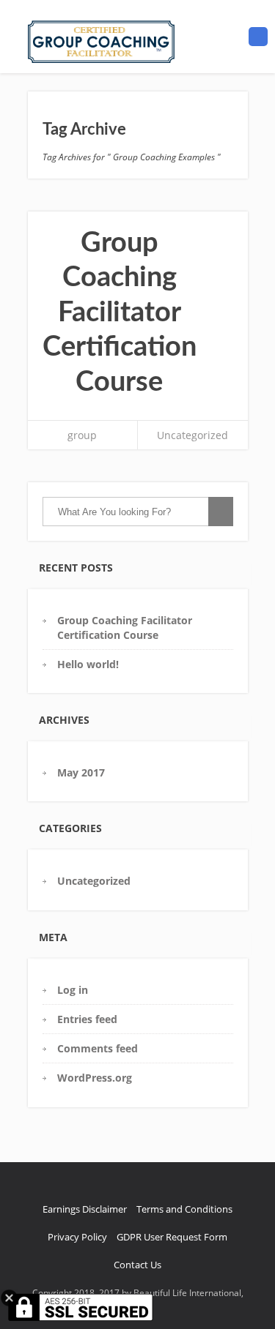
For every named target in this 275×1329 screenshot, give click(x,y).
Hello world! (88, 664)
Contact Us (137, 1264)
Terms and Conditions (184, 1209)
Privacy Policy (77, 1236)
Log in (72, 990)
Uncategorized (192, 435)
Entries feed (87, 1019)
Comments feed (97, 1048)
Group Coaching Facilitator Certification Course (120, 312)
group (82, 435)
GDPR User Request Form (172, 1236)
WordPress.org (94, 1078)
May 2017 (81, 772)
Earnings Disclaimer (85, 1209)
